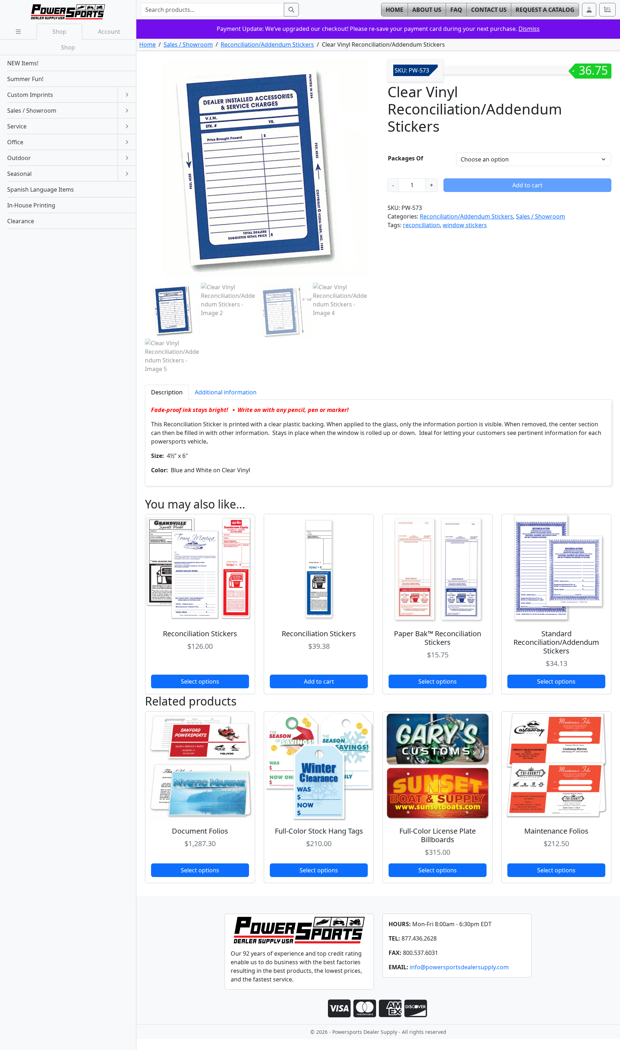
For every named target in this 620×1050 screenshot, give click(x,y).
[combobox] (212, 10)
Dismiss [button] (529, 29)
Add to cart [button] (319, 681)
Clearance (20, 221)
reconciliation (421, 225)
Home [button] (394, 10)
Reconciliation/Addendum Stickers (267, 44)
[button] (589, 10)
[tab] (167, 392)
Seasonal (19, 174)
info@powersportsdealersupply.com (459, 967)
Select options (200, 681)
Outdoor (19, 158)
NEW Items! (22, 63)
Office (15, 142)
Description (167, 392)
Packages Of (405, 158)
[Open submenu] (127, 95)
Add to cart (527, 185)
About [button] (426, 10)
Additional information (226, 392)
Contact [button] (489, 10)
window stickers (465, 225)
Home (147, 44)
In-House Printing (31, 205)
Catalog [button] (545, 10)
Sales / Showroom (188, 44)
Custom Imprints (30, 95)
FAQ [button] (456, 10)
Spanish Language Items (40, 189)
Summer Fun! (25, 79)
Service (17, 126)
